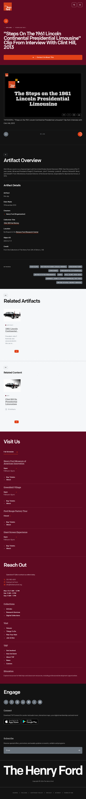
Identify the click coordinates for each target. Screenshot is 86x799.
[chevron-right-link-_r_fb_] (16, 421)
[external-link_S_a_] (43, 580)
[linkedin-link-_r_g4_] (23, 702)
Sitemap (58, 792)
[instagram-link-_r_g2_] (11, 702)
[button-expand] (17, 382)
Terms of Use (68, 792)
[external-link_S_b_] (43, 582)
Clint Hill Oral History (11, 223)
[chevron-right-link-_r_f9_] (16, 351)
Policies (24, 792)
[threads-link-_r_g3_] (17, 702)
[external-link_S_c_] (43, 584)
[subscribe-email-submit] (79, 750)
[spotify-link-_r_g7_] (40, 702)
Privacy (49, 792)
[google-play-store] (30, 721)
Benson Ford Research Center (27, 232)
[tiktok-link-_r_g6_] (34, 702)
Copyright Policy (37, 792)
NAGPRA (15, 792)
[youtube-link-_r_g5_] (28, 702)
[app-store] (12, 721)
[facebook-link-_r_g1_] (6, 702)
